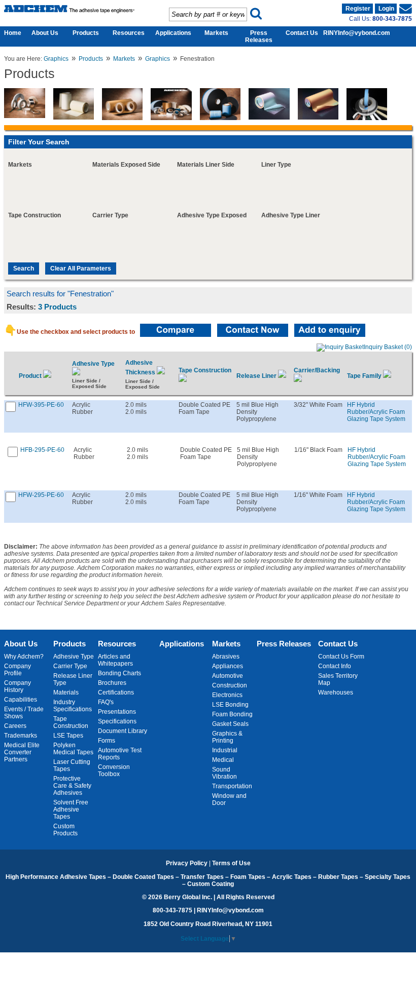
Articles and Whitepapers (115, 660)
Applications (173, 32)
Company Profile (17, 670)
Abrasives (225, 656)
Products (86, 32)
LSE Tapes (68, 735)
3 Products (57, 307)
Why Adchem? (24, 656)
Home (10, 32)
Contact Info (334, 666)
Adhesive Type (73, 656)
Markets (216, 32)
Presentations (117, 711)
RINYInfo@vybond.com (356, 32)
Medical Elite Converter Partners (22, 752)
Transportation (232, 786)
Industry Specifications (72, 706)
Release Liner (257, 375)
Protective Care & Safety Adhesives (72, 785)
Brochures (112, 682)
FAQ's (106, 702)
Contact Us (302, 32)
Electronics (227, 695)
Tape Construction (70, 722)
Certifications (116, 692)
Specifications (117, 721)
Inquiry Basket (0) (388, 347)
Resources (129, 32)
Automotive (227, 675)
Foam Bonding (232, 714)
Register (357, 8)
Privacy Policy (186, 863)
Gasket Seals (230, 723)
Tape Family (365, 375)
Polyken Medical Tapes (73, 749)
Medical (223, 759)
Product (31, 375)
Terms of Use (231, 863)
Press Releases (258, 36)
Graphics (56, 58)
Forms (106, 740)
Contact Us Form (341, 656)
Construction (229, 685)
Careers (15, 725)
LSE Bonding (230, 704)
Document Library (122, 731)
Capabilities (20, 699)
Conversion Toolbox (114, 770)
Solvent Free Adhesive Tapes (70, 809)
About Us (44, 32)
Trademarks (20, 735)
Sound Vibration (224, 773)
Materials (66, 692)
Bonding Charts (119, 673)
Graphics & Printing (227, 737)
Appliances (227, 666)
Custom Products (65, 830)
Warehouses (335, 692)
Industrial (224, 750)
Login (386, 8)
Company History (17, 686)
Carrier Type (70, 666)
